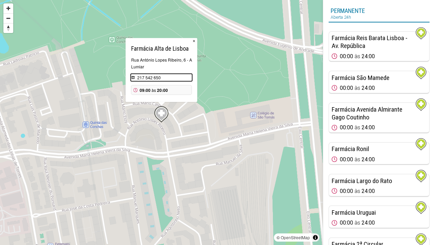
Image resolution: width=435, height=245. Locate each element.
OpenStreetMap (295, 237)
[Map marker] (161, 114)
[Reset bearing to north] (8, 28)
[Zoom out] (8, 18)
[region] (161, 122)
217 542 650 (149, 77)
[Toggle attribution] (315, 237)
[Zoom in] (8, 8)
